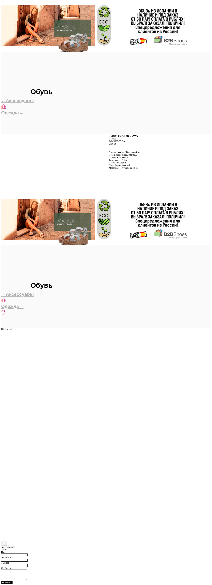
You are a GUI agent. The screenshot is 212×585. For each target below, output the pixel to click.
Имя (3, 552)
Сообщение (7, 568)
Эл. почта (6, 557)
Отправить (7, 582)
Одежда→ (12, 112)
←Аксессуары (17, 100)
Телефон (5, 563)
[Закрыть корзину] (4, 543)
